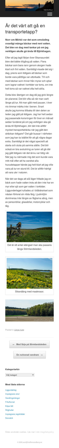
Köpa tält (9, 406)
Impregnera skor (12, 393)
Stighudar (9, 409)
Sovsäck (9, 417)
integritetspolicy (47, 431)
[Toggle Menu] (49, 14)
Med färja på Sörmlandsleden (29, 344)
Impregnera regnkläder (15, 414)
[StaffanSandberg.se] (29, 5)
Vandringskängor (12, 397)
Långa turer (19, 329)
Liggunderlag (10, 389)
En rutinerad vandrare (29, 354)
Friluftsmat (10, 401)
